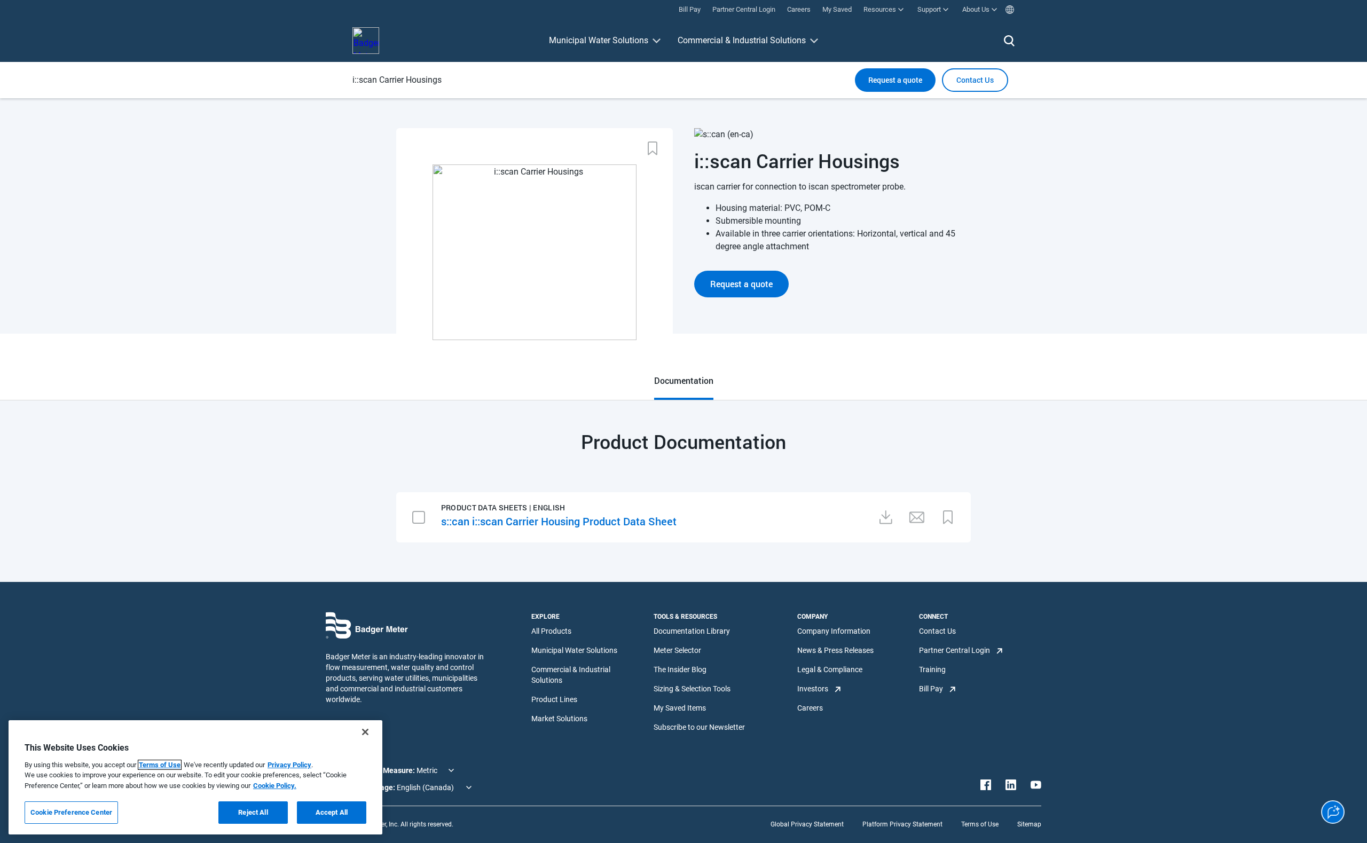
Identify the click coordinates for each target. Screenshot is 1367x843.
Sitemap (1029, 824)
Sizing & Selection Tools (692, 688)
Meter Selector (677, 650)
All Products (551, 631)
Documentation (683, 380)
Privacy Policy (289, 765)
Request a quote (895, 80)
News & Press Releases (835, 650)
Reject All (253, 812)
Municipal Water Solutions (598, 40)
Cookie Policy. (274, 786)
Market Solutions (559, 718)
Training (932, 669)
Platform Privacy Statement (902, 824)
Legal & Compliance (829, 669)
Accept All (332, 812)
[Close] (365, 732)
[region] (195, 777)
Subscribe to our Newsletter (699, 727)
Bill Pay (931, 688)
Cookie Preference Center (71, 812)
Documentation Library (692, 631)
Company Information (833, 631)
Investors (812, 688)
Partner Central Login (954, 650)
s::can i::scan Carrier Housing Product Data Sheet (559, 521)
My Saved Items (680, 708)
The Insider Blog (680, 669)
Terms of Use (980, 824)
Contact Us (937, 631)
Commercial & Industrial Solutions (742, 40)
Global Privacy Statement (807, 824)
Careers (810, 708)
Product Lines (554, 699)
